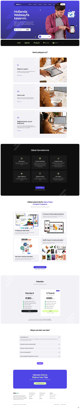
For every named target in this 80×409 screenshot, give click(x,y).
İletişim (40, 398)
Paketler (50, 4)
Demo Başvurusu (32, 393)
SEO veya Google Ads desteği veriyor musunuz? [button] (29, 356)
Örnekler (45, 4)
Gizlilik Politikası (56, 404)
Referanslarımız (42, 393)
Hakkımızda (41, 394)
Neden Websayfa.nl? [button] (24, 337)
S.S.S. (54, 4)
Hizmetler (35, 4)
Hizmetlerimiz (31, 394)
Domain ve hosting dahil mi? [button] (25, 352)
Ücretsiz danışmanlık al (40, 267)
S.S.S (40, 396)
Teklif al (29, 311)
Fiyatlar (30, 396)
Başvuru (30, 4)
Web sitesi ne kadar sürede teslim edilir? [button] (28, 344)
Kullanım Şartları (63, 404)
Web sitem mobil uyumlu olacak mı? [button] (27, 348)
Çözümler (40, 4)
